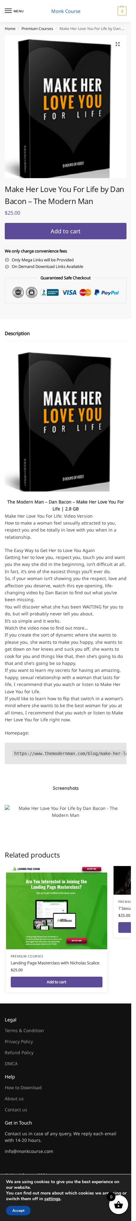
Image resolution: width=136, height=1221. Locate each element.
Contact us (16, 1110)
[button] (121, 11)
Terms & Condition (24, 1030)
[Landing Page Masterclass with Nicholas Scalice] (56, 907)
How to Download (23, 1087)
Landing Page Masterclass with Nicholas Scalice (55, 963)
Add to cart (66, 231)
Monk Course (65, 11)
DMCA (11, 1064)
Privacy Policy (19, 1041)
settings (52, 1199)
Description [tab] (17, 333)
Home (10, 28)
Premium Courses (37, 28)
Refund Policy (19, 1052)
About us (14, 1099)
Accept (18, 1210)
